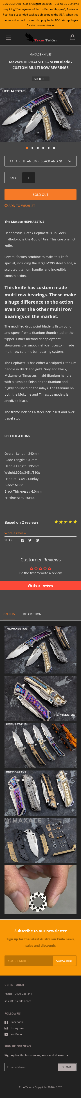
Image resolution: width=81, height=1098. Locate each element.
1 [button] (27, 148)
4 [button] (43, 148)
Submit (66, 1067)
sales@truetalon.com (17, 1001)
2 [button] (32, 148)
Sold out (40, 194)
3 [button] (38, 148)
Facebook (17, 1022)
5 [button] (49, 148)
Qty (13, 177)
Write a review (15, 533)
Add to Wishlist (21, 205)
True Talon (25, 1087)
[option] (40, 115)
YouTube (16, 1034)
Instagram (17, 1028)
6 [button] (54, 148)
